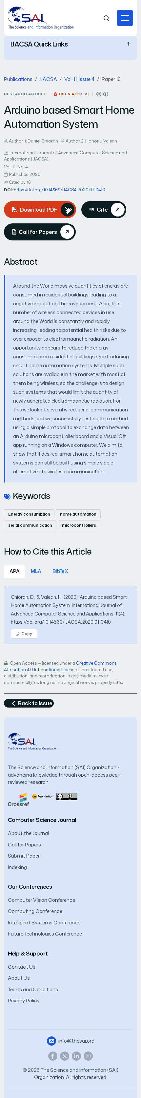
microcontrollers (79, 525)
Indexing (17, 867)
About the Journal (28, 833)
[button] (125, 18)
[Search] (106, 18)
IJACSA (48, 79)
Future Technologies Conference (45, 933)
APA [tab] (15, 571)
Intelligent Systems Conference (44, 922)
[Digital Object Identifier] (42, 796)
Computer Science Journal (42, 820)
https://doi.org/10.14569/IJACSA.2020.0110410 (59, 190)
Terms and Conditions (33, 989)
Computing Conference (35, 911)
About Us (19, 978)
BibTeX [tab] (60, 571)
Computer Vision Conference (41, 900)
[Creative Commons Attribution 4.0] (66, 796)
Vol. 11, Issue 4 (79, 79)
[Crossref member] (18, 798)
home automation (78, 514)
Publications (18, 79)
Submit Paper (24, 855)
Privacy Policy (24, 1000)
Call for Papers (24, 844)
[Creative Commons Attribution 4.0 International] (102, 94)
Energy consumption (29, 514)
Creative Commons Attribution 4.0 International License (60, 666)
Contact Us (21, 966)
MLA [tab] (36, 571)
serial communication (30, 525)
